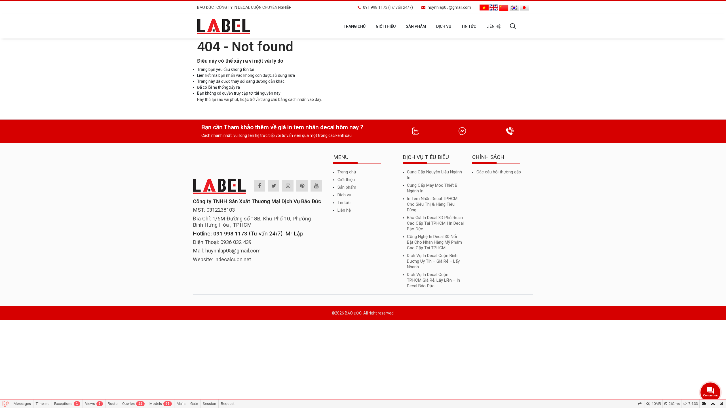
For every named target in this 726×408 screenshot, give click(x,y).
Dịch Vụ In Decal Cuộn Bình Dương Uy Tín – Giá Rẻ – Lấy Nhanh (433, 261)
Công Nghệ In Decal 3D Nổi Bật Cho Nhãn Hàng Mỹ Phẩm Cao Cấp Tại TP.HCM (434, 242)
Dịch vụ (443, 26)
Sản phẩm (416, 26)
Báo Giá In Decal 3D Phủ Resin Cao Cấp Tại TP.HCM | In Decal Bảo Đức (435, 223)
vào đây (314, 99)
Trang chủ (355, 26)
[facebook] (259, 186)
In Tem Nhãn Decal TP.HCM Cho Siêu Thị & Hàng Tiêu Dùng (432, 204)
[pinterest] (302, 186)
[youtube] (316, 186)
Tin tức (468, 26)
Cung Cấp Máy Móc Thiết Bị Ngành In (433, 188)
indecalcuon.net (232, 259)
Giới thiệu (386, 26)
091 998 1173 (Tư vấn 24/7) (388, 7)
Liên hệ (493, 26)
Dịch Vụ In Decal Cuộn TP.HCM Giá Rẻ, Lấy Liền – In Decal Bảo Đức (433, 280)
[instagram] (288, 186)
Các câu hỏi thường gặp (498, 172)
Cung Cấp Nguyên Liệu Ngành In (434, 174)
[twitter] (273, 186)
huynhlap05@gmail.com (449, 7)
